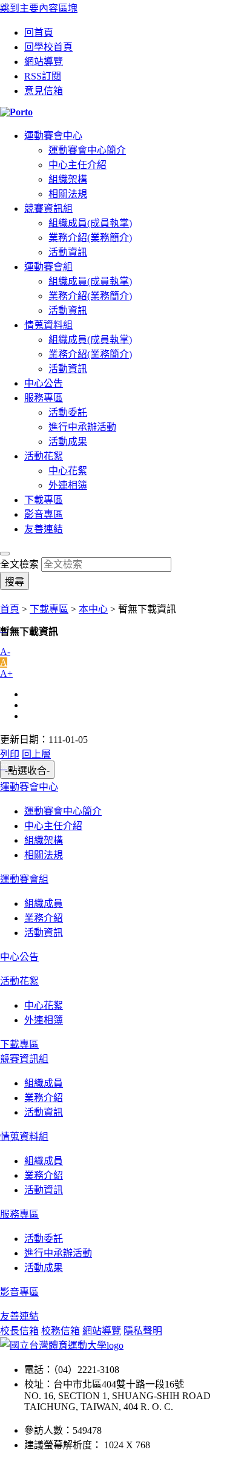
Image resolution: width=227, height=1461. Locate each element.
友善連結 (43, 529)
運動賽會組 (48, 267)
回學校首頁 (48, 47)
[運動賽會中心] (113, 112)
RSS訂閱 (42, 76)
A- (5, 651)
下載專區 (43, 500)
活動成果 (67, 441)
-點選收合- (27, 770)
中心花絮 (67, 471)
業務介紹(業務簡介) (90, 237)
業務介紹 (43, 918)
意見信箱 (43, 91)
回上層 (36, 754)
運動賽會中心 (53, 136)
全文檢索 (19, 564)
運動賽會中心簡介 (87, 150)
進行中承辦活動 (82, 427)
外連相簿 (67, 485)
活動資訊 (67, 252)
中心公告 (43, 383)
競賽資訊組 (48, 208)
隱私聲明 (142, 1331)
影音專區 (43, 514)
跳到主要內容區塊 (38, 8)
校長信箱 (19, 1331)
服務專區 (43, 398)
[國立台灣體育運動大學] (61, 1345)
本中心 (93, 609)
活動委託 (67, 412)
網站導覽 (43, 61)
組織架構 (67, 179)
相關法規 (67, 194)
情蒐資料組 (48, 325)
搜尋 (14, 582)
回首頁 (38, 32)
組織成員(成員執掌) (90, 223)
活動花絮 (43, 456)
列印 (9, 754)
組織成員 (43, 903)
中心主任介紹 (77, 165)
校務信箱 (60, 1331)
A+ (6, 673)
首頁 (9, 609)
